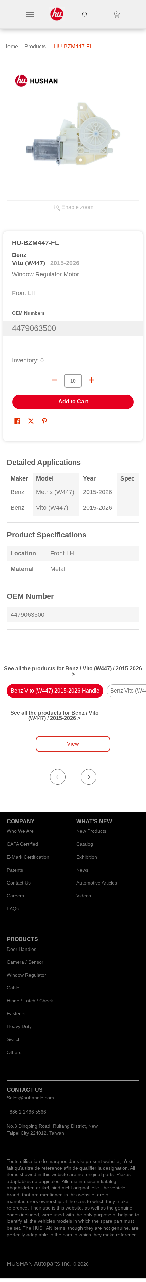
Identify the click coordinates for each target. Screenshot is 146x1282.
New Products (91, 831)
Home (10, 46)
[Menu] (29, 14)
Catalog (84, 844)
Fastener (16, 1013)
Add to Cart (73, 401)
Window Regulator (26, 975)
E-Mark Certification (28, 857)
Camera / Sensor (25, 962)
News (82, 870)
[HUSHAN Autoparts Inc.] (57, 14)
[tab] (55, 690)
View (73, 744)
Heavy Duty (19, 1026)
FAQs (13, 908)
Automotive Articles (96, 883)
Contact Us (19, 883)
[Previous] (58, 777)
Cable (13, 987)
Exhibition (86, 857)
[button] (116, 14)
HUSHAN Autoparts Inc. (39, 1263)
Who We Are (20, 831)
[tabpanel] (73, 545)
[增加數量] (91, 380)
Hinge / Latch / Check (30, 1000)
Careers (15, 895)
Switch (14, 1039)
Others (14, 1052)
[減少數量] (54, 380)
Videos (83, 895)
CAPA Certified (22, 844)
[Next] (88, 777)
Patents (15, 870)
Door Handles (21, 949)
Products (35, 46)
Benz (19, 254)
